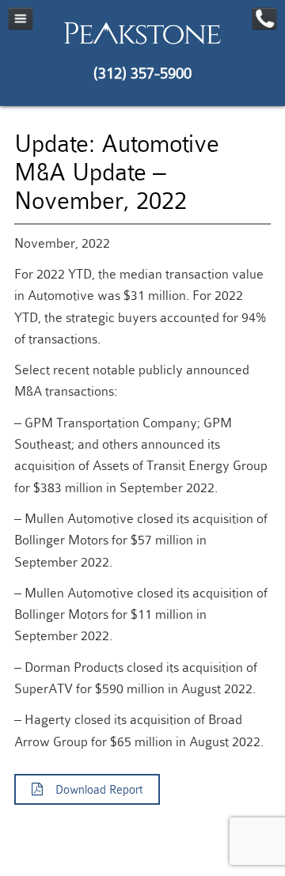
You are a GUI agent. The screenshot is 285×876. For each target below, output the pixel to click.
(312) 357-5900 (142, 73)
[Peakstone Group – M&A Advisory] (142, 43)
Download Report (92, 790)
